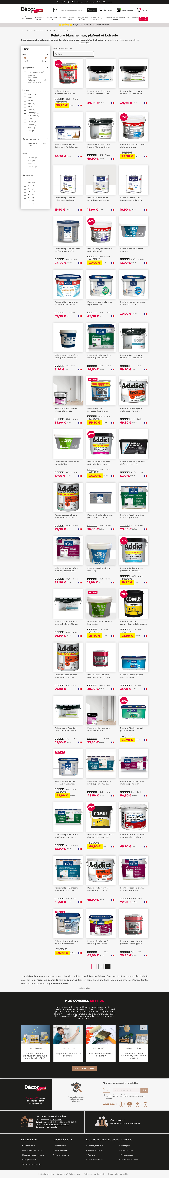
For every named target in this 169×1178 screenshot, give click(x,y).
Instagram (145, 1104)
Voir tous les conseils (84, 1068)
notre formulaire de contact (57, 1125)
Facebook (122, 1104)
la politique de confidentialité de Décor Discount (125, 1097)
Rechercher (92, 10)
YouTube (129, 1104)
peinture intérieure (95, 976)
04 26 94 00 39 (56, 1120)
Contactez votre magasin (46, 1127)
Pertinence (73, 54)
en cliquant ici (134, 1123)
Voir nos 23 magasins (104, 2)
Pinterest (137, 1104)
